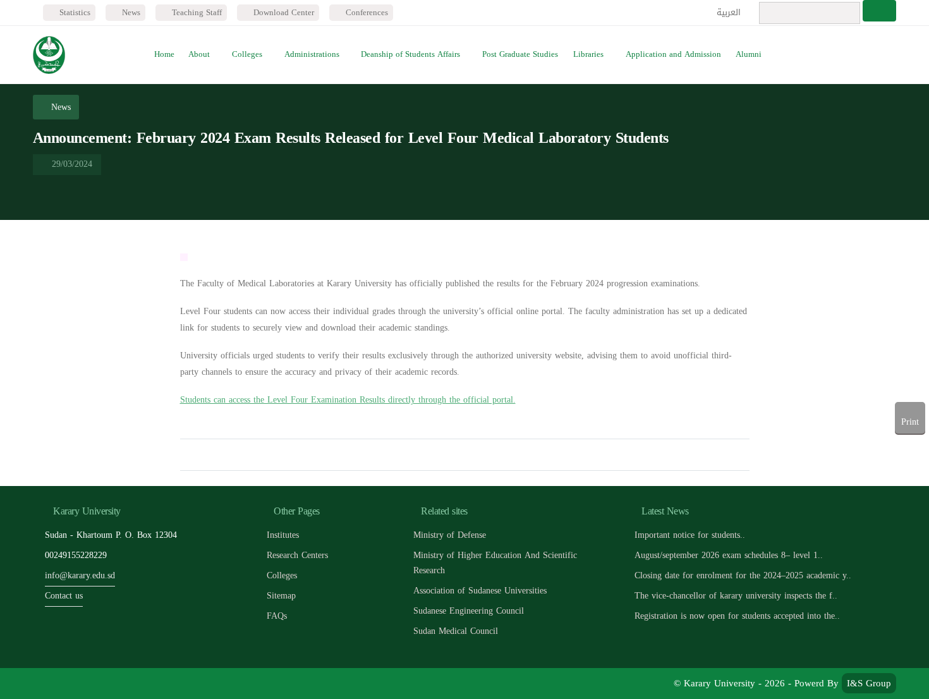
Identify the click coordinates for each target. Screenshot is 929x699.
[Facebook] (46, 683)
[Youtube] (102, 683)
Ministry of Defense (449, 535)
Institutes (283, 535)
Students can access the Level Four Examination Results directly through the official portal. (348, 399)
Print (910, 421)
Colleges (247, 54)
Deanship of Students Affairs (410, 54)
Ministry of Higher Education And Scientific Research (495, 563)
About (199, 54)
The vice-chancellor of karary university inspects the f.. (736, 595)
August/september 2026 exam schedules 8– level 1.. (729, 555)
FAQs (277, 615)
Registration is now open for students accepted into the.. (737, 615)
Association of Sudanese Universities (480, 590)
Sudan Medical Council (455, 631)
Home (164, 54)
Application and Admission (673, 54)
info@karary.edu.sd (80, 575)
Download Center (282, 12)
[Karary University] (49, 55)
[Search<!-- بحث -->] (879, 10)
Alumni (749, 54)
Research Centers (297, 555)
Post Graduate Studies (520, 54)
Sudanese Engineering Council (468, 610)
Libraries (588, 54)
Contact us (64, 595)
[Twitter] (74, 683)
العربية (730, 12)
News (129, 12)
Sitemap (281, 595)
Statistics (73, 12)
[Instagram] (131, 683)
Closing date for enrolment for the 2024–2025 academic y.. (743, 575)
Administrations (311, 54)
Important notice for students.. (690, 535)
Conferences (365, 12)
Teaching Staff (195, 12)
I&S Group (869, 683)
